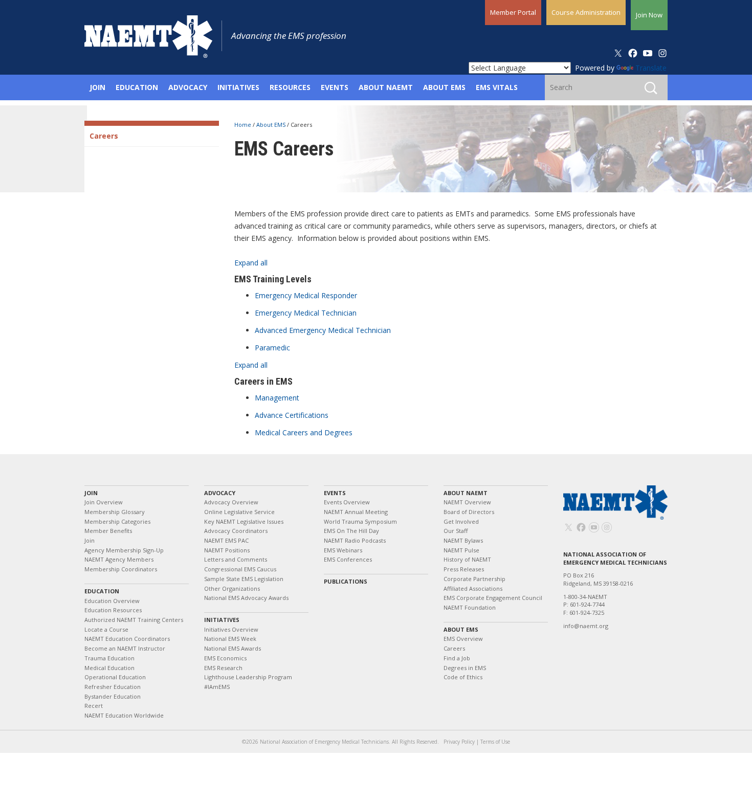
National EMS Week (230, 638)
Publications (345, 581)
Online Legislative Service (239, 512)
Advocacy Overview (231, 502)
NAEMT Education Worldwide (124, 715)
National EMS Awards (232, 648)
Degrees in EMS (465, 668)
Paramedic (272, 347)
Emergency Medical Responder (306, 295)
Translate (651, 68)
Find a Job (457, 658)
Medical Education (109, 668)
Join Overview (103, 502)
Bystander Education (112, 696)
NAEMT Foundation (470, 607)
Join (91, 493)
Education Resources (113, 610)
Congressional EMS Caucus (240, 569)
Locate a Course (106, 629)
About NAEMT (466, 493)
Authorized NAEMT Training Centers (133, 619)
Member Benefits (108, 530)
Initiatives (221, 619)
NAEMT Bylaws (463, 540)
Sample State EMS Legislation (243, 579)
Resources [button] (290, 87)
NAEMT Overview (467, 502)
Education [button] (137, 87)
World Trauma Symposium (360, 521)
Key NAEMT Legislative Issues (243, 521)
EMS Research (223, 668)
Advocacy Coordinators (236, 530)
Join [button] (97, 87)
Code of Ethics (463, 677)
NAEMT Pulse (461, 550)
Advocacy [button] (187, 87)
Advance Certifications (291, 415)
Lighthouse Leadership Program (248, 677)
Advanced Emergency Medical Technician (323, 330)
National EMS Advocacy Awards (246, 598)
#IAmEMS (217, 686)
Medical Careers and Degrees (303, 432)
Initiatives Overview (231, 629)
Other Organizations (232, 588)
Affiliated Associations (473, 588)
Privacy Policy (459, 741)
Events (335, 493)
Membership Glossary (114, 512)
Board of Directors (469, 512)
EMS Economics (225, 658)
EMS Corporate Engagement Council (493, 598)
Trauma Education (109, 658)
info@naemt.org (585, 626)
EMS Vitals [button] (497, 87)
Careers (104, 136)
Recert (93, 705)
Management (277, 398)
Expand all (251, 263)
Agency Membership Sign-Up (124, 550)
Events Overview (347, 502)
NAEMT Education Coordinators (127, 638)
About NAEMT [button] (386, 87)
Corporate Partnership (474, 579)
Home (243, 124)
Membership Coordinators (120, 569)
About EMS (271, 124)
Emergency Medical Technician (306, 313)
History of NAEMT (467, 559)
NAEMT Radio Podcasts (355, 540)
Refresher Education (112, 686)
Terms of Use (495, 741)
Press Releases (464, 569)
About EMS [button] (444, 87)
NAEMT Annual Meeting (356, 512)
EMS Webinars (343, 550)
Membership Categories (117, 521)
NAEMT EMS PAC (226, 540)
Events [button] (334, 87)
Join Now (649, 14)
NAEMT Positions (227, 550)
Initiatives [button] (238, 87)
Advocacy (219, 493)
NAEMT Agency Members (118, 559)
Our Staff (456, 530)
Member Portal (513, 12)
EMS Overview (463, 638)
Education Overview (112, 601)
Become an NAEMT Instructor (124, 648)
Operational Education (115, 677)
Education (101, 591)
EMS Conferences (348, 559)
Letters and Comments (235, 559)
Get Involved (461, 521)
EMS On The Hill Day (351, 530)
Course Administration (586, 12)
